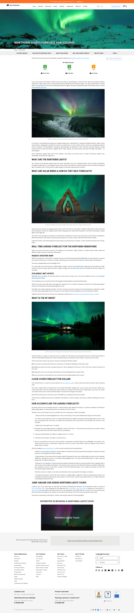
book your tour (41, 87)
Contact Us (78, 556)
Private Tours (60, 567)
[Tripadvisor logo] (98, 594)
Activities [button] (40, 6)
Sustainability (17, 565)
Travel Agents (78, 560)
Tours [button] (34, 6)
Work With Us (78, 558)
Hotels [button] (55, 6)
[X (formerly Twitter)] (115, 570)
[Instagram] (99, 570)
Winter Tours (60, 574)
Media (16, 576)
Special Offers (61, 560)
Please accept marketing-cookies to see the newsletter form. (85, 541)
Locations (38, 574)
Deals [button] (85, 6)
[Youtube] (109, 570)
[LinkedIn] (105, 570)
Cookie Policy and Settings (21, 583)
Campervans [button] (70, 6)
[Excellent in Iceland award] (107, 594)
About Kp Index (98, 53)
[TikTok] (102, 570)
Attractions (39, 572)
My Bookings (39, 556)
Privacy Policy (17, 572)
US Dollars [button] (101, 562)
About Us (16, 556)
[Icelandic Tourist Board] (116, 594)
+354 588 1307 (60, 602)
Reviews (16, 560)
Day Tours (60, 563)
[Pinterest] (112, 570)
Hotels (37, 560)
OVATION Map (79, 266)
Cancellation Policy (19, 569)
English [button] (100, 558)
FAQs (15, 581)
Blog (37, 576)
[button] (126, 6)
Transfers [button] (61, 6)
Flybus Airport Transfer (42, 567)
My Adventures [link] (116, 6)
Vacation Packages (62, 576)
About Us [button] (78, 6)
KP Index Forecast (22, 53)
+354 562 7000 (19, 602)
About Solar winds (62, 53)
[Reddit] (122, 570)
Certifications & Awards (20, 563)
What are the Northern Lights (41, 53)
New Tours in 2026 (62, 556)
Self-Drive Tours (61, 569)
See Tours (79, 1)
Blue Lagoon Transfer (41, 569)
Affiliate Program (18, 578)
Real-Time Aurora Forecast (81, 53)
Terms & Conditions (19, 567)
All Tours (59, 558)
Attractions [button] (48, 6)
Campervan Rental (41, 563)
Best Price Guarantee (19, 574)
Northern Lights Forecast (42, 565)
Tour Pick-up (39, 558)
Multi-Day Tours (61, 565)
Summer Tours (61, 572)
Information (22, 50)
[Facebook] (96, 570)
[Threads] (118, 570)
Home (15, 50)
